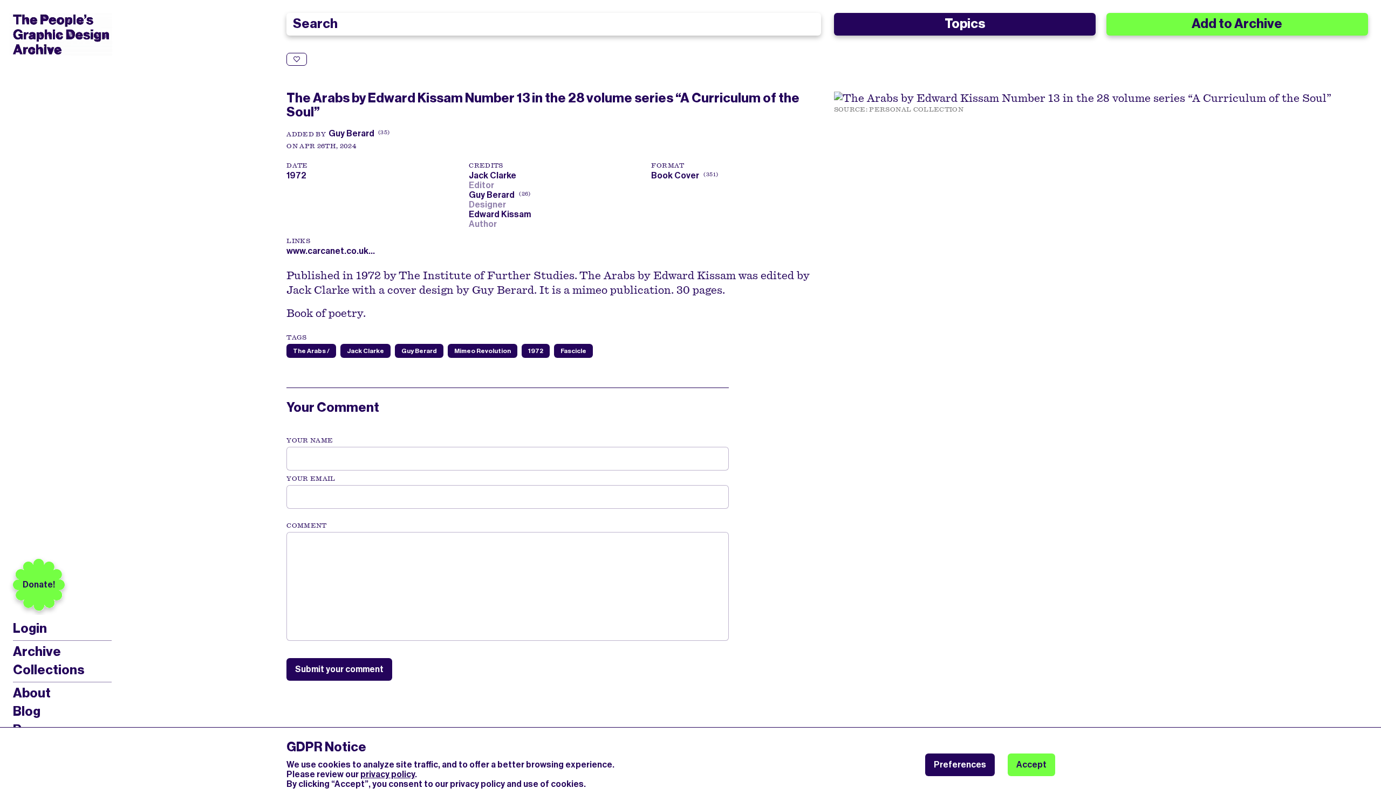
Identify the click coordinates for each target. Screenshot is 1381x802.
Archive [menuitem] (37, 651)
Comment (306, 525)
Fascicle (573, 351)
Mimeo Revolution (482, 351)
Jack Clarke (494, 175)
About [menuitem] (32, 693)
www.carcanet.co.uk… (330, 251)
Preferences (960, 764)
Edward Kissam (501, 214)
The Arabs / (311, 351)
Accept (1031, 764)
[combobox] (553, 24)
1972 (535, 351)
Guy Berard (351, 133)
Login (30, 628)
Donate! (39, 584)
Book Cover (675, 175)
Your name (309, 440)
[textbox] (507, 586)
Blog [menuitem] (26, 711)
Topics (965, 23)
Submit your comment (339, 669)
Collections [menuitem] (48, 669)
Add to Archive (1237, 23)
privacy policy (387, 774)
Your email (311, 478)
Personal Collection (916, 109)
